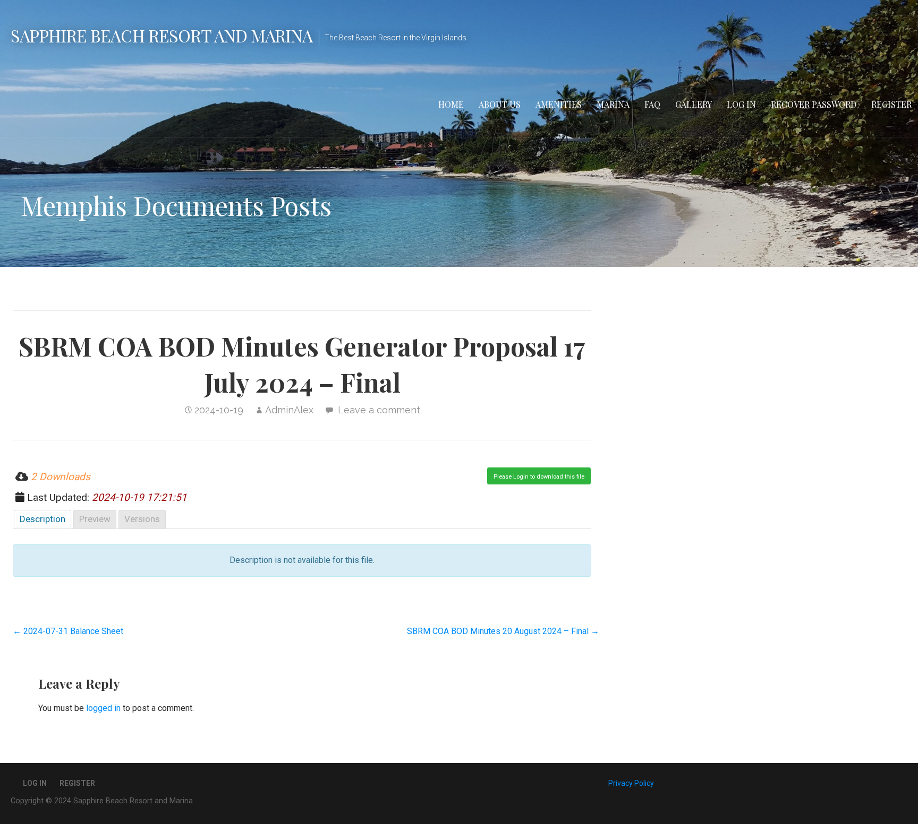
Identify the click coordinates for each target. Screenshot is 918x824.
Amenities (559, 104)
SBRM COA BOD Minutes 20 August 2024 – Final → (503, 631)
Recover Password (813, 104)
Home (451, 104)
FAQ (652, 104)
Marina (613, 104)
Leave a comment (379, 409)
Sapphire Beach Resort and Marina (161, 35)
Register (891, 104)
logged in (103, 708)
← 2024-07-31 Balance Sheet (68, 631)
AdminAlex (289, 409)
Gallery (693, 104)
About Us (500, 104)
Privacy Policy (631, 783)
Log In (741, 104)
